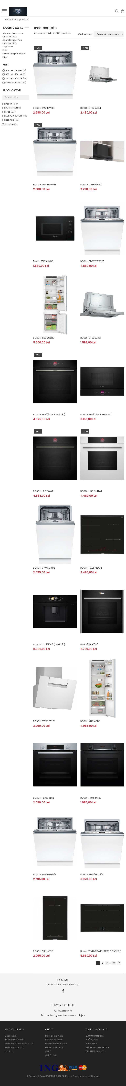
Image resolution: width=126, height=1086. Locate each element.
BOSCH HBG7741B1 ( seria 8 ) (49, 414)
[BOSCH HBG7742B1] (55, 458)
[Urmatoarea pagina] (119, 963)
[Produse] (4, 11)
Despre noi (11, 1035)
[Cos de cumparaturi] (122, 11)
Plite (4, 57)
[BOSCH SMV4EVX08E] (55, 151)
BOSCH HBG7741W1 (91, 491)
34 (113, 962)
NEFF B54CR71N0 (89, 644)
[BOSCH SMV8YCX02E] (102, 228)
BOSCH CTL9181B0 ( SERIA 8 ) (49, 644)
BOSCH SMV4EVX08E (44, 184)
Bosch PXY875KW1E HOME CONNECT (100, 951)
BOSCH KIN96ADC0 (43, 338)
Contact (9, 1051)
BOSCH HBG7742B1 (43, 491)
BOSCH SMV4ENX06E (44, 874)
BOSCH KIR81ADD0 (90, 721)
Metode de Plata (54, 1035)
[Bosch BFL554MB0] (55, 228)
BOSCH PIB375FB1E (43, 951)
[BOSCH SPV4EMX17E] (55, 535)
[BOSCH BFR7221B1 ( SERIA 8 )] (102, 381)
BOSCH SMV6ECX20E (92, 874)
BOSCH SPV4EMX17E (44, 567)
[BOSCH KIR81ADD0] (102, 688)
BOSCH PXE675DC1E (91, 567)
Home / (9, 19)
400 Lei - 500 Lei (13, 70)
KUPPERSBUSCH (13, 115)
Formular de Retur (54, 1047)
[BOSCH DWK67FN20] (55, 688)
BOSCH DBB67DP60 (91, 184)
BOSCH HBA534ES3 (43, 797)
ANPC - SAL (51, 1055)
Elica (7, 111)
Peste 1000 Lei (12, 82)
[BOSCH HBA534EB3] (102, 765)
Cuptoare (7, 46)
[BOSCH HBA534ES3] (55, 765)
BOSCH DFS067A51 (90, 338)
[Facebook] (63, 991)
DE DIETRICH (11, 107)
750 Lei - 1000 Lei (13, 78)
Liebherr (9, 119)
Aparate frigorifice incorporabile (12, 41)
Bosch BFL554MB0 (43, 261)
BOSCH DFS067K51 (90, 108)
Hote (5, 50)
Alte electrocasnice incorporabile (12, 35)
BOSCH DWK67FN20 (44, 721)
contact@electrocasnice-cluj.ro (65, 1015)
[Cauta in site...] (117, 11)
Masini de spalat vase (14, 53)
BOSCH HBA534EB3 (90, 797)
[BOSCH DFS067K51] (102, 75)
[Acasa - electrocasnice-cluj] (22, 11)
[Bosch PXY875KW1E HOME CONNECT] (102, 918)
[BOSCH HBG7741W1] (102, 458)
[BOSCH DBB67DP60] (102, 151)
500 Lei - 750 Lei (13, 74)
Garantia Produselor (56, 1043)
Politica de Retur (54, 1039)
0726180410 (65, 1010)
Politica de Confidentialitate (19, 1043)
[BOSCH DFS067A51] (102, 305)
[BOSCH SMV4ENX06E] (55, 841)
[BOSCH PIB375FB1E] (55, 918)
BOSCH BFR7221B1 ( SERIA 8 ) (96, 414)
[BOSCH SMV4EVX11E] (55, 75)
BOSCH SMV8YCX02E (92, 261)
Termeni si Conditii (14, 1039)
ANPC (48, 1051)
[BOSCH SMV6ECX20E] (102, 841)
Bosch (8, 103)
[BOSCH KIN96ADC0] (55, 305)
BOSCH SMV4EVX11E (44, 108)
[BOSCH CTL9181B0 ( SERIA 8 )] (55, 611)
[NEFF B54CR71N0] (102, 611)
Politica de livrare (14, 1047)
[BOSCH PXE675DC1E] (102, 535)
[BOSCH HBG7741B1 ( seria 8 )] (55, 381)
